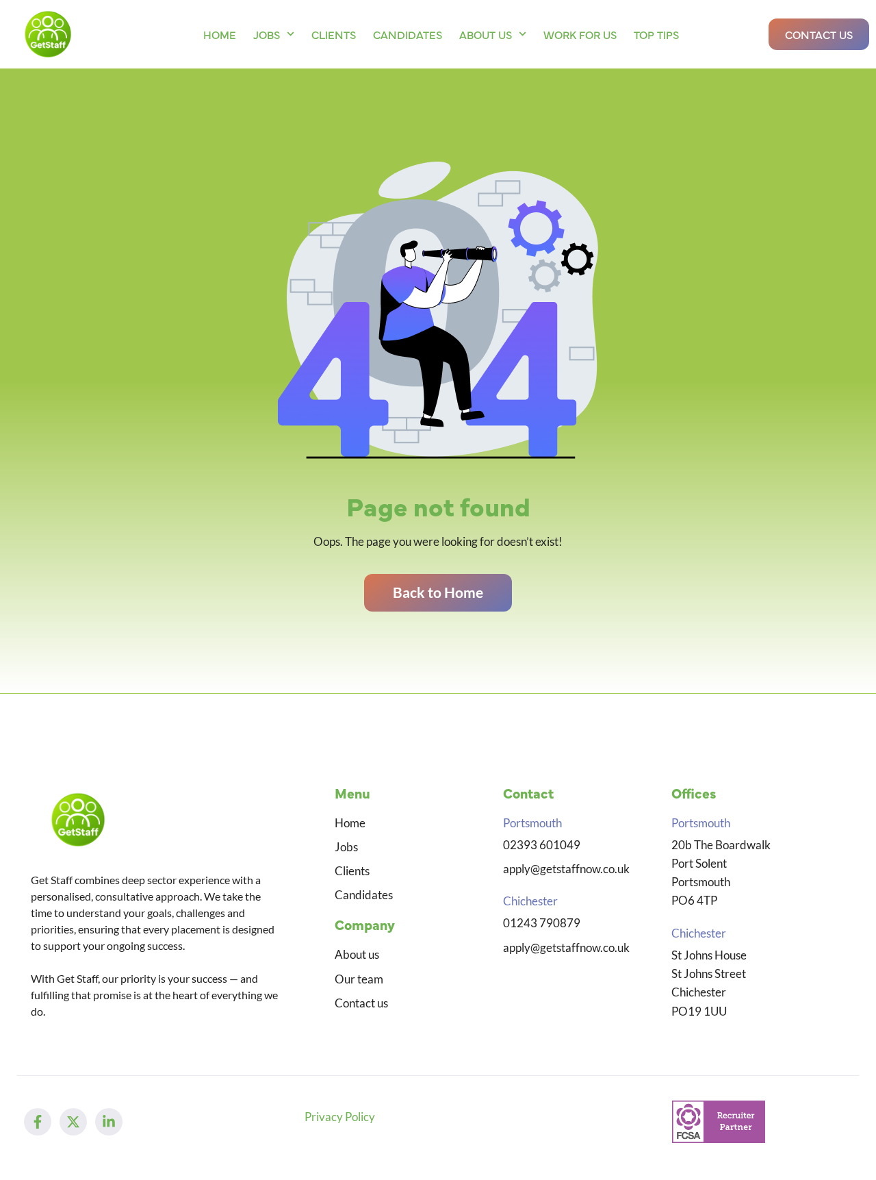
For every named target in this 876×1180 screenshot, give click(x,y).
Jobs (266, 34)
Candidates (407, 34)
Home (219, 34)
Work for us (580, 34)
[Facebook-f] (37, 1121)
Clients (333, 34)
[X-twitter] (73, 1121)
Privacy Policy (340, 1116)
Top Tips (656, 34)
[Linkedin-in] (109, 1121)
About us (485, 34)
